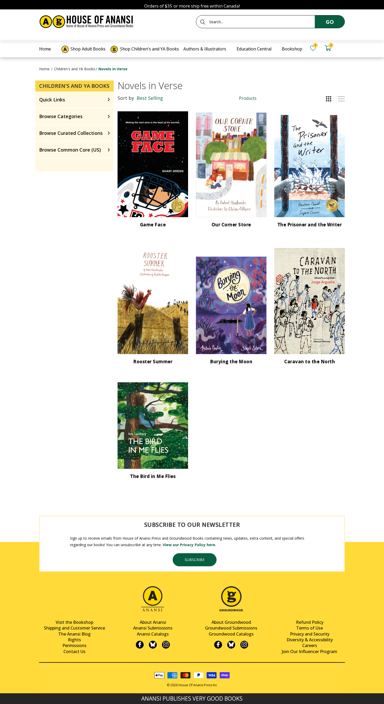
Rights (74, 640)
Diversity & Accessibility (310, 640)
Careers (309, 645)
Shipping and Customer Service (74, 628)
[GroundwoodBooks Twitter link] (231, 645)
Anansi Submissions (152, 628)
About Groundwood (231, 622)
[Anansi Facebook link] (140, 645)
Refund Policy (309, 622)
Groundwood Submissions (231, 628)
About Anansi (153, 622)
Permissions (74, 645)
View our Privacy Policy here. (189, 544)
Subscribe (195, 559)
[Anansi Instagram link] (166, 645)
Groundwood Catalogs (231, 634)
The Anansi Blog (74, 634)
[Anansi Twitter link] (153, 645)
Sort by (126, 98)
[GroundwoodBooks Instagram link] (244, 645)
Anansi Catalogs (153, 634)
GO (330, 21)
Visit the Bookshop (74, 622)
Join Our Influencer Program (309, 651)
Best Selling (150, 98)
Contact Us (74, 651)
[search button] (202, 22)
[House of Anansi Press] (87, 20)
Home (44, 68)
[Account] (342, 48)
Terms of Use (309, 628)
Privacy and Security (309, 634)
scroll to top (6, 695)
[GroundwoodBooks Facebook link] (218, 645)
